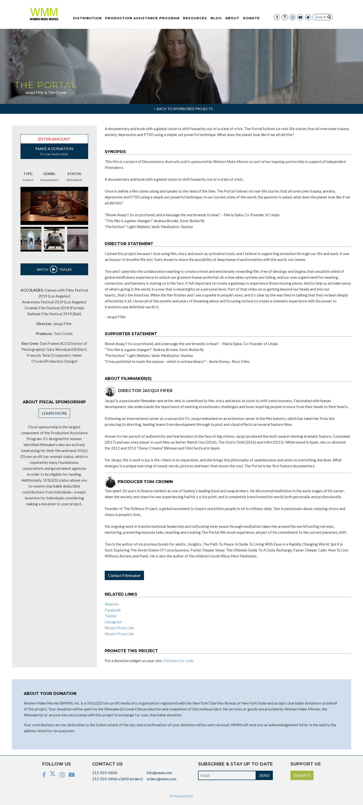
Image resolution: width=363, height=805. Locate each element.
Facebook (113, 610)
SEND (264, 775)
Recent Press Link (119, 628)
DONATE (302, 775)
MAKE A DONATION (54, 151)
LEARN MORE (54, 413)
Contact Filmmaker (124, 575)
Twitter (111, 616)
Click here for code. (178, 660)
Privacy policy (181, 796)
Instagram (113, 622)
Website (112, 604)
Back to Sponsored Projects (184, 109)
